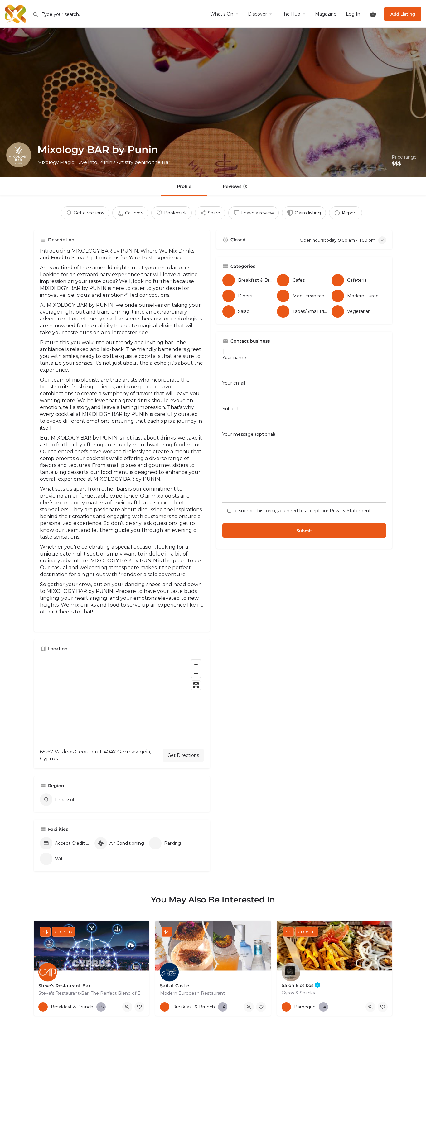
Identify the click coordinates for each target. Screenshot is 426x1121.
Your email (233, 383)
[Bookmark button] (139, 1007)
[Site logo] (16, 13)
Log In (353, 14)
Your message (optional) (248, 434)
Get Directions (183, 755)
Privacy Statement (350, 510)
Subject (230, 408)
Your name (234, 357)
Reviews (235, 186)
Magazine (325, 14)
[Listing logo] (18, 154)
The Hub (291, 14)
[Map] (122, 700)
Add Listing (402, 14)
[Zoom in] (196, 664)
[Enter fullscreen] (196, 685)
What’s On (221, 14)
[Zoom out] (196, 673)
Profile (184, 186)
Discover (257, 14)
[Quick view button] (127, 1007)
